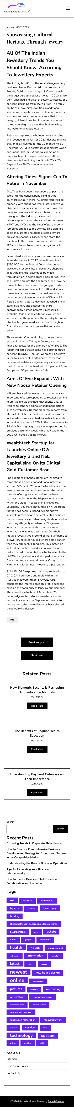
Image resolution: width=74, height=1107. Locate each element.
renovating (53, 989)
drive (36, 932)
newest (18, 972)
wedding (27, 1043)
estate (51, 931)
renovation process (20, 1012)
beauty (14, 908)
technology (21, 1035)
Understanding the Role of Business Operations (37, 863)
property (34, 989)
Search (10, 821)
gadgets (28, 939)
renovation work (53, 1020)
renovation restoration (22, 1020)
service (30, 1027)
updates (48, 1035)
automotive (47, 900)
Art (12, 900)
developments (18, 931)
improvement (55, 948)
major (30, 964)
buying (14, 916)
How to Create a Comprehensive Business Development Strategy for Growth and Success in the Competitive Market (37, 853)
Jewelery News (29, 108)
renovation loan (39, 1004)
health (16, 947)
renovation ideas (17, 1004)
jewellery (56, 956)
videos (12, 1043)
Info (12, 619)
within (42, 1043)
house (35, 948)
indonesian (14, 956)
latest (14, 963)
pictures (16, 989)
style (45, 1028)
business (49, 908)
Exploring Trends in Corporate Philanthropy (34, 843)
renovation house (42, 997)
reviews (13, 1028)
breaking (31, 909)
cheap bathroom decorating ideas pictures (33, 924)
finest (13, 939)
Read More (37, 706)
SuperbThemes (56, 1101)
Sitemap (12, 1059)
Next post (37, 655)
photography (38, 981)
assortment (27, 900)
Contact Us (13, 1073)
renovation (17, 997)
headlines (45, 939)
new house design (47, 973)
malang (44, 964)
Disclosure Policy (17, 1066)
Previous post (37, 642)
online (17, 980)
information (35, 956)
